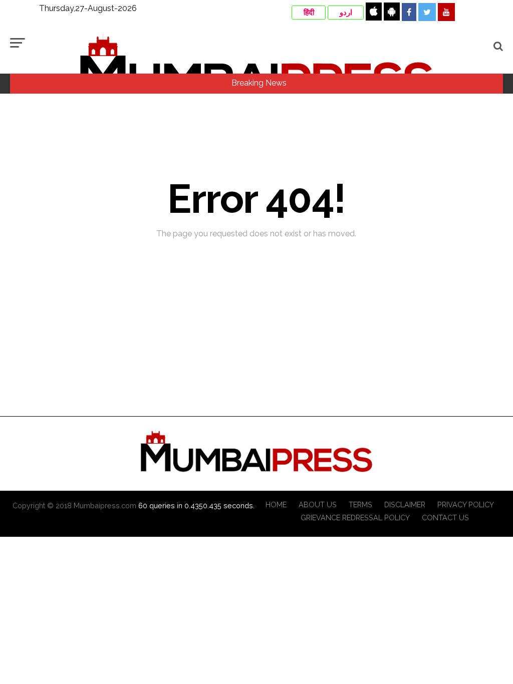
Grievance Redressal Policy (355, 517)
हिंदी (309, 12)
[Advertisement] (256, 392)
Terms (360, 504)
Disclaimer (404, 504)
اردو (346, 12)
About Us (318, 504)
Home (276, 504)
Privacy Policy (465, 504)
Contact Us (445, 517)
